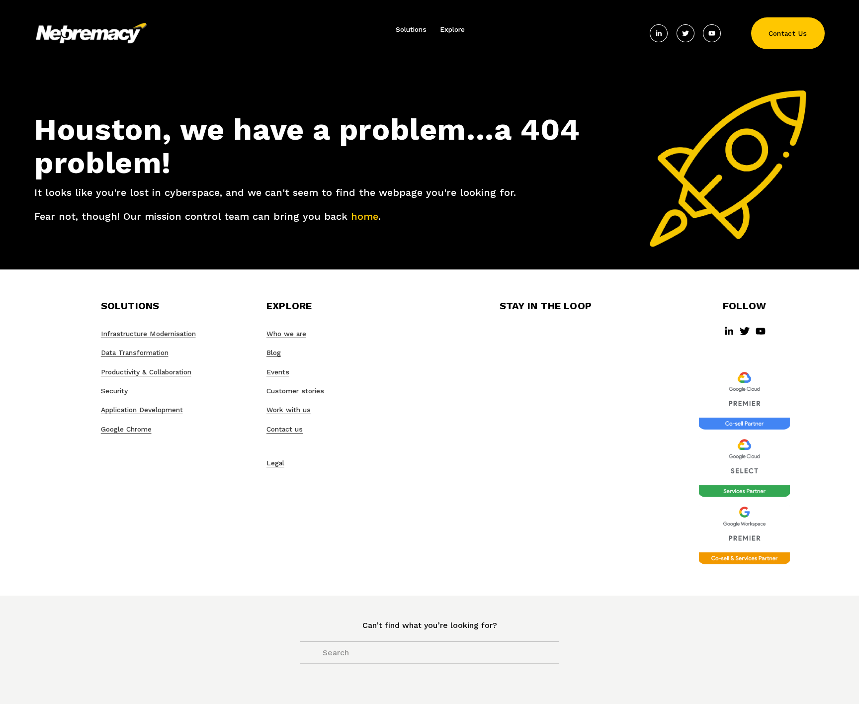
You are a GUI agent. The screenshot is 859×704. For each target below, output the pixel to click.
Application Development (142, 410)
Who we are (286, 334)
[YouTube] (712, 33)
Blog (273, 352)
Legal (275, 463)
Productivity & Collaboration (146, 372)
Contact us (284, 429)
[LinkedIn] (659, 33)
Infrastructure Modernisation (148, 334)
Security (114, 391)
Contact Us (788, 33)
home (364, 216)
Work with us (288, 410)
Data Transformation (135, 352)
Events (277, 372)
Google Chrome (126, 429)
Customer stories (295, 391)
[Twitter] (685, 33)
